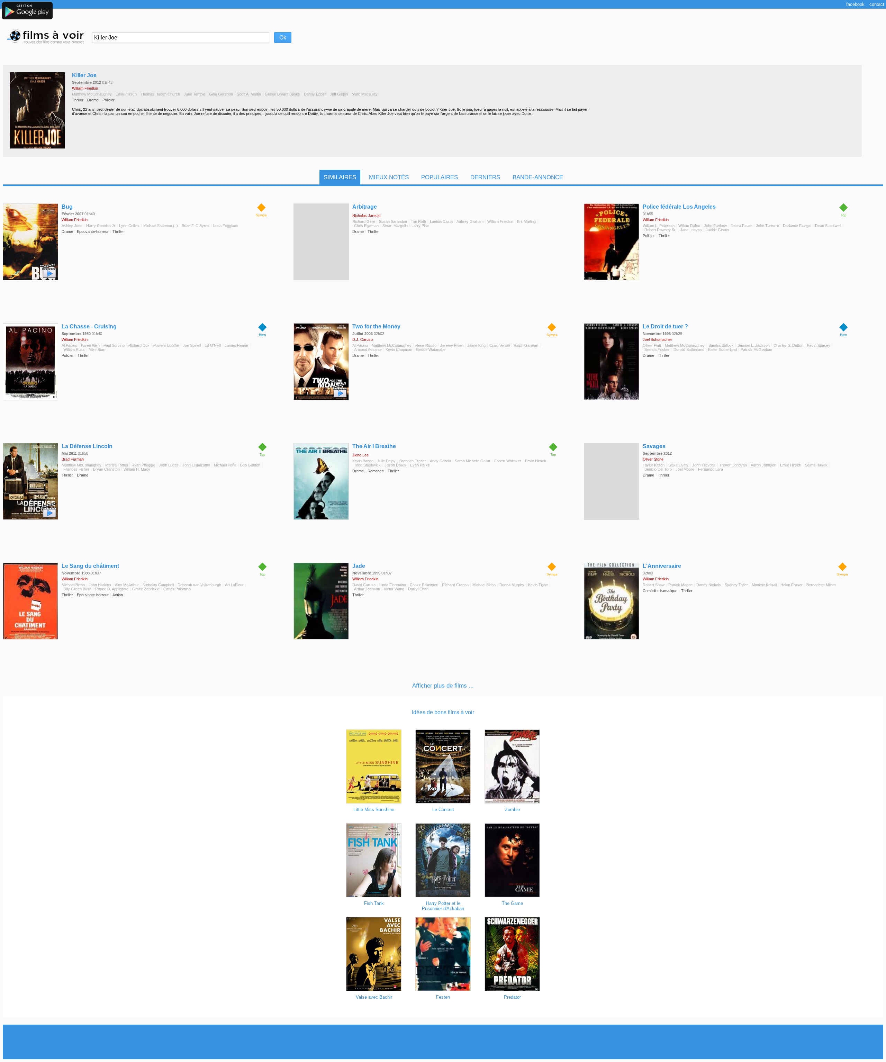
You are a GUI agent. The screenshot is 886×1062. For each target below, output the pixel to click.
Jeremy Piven (451, 345)
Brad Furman (73, 459)
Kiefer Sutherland (722, 349)
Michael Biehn (73, 585)
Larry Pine (420, 226)
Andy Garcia (440, 461)
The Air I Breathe (374, 446)
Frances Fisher (76, 469)
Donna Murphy (511, 585)
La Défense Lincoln (87, 446)
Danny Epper (315, 94)
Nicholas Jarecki (366, 216)
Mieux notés (389, 177)
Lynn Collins (129, 226)
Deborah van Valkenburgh (199, 585)
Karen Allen (90, 345)
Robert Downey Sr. (660, 230)
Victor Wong (394, 589)
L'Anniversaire (662, 566)
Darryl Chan (418, 589)
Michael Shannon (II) (160, 226)
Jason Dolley (395, 465)
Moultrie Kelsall (764, 585)
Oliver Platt (652, 345)
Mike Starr (97, 349)
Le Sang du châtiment (90, 566)
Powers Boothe (166, 345)
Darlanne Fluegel (797, 226)
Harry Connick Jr (100, 226)
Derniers (485, 177)
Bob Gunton (250, 465)
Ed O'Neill (213, 345)
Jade (358, 566)
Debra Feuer (741, 226)
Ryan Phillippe (143, 465)
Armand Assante (368, 349)
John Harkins (100, 585)
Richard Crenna (455, 585)
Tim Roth (418, 221)
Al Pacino (69, 345)
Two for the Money (376, 326)
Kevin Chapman (399, 349)
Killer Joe (84, 75)
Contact (876, 4)
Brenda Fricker (657, 349)
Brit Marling (526, 221)
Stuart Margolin (395, 226)
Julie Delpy (386, 461)
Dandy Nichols (708, 585)
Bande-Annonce (538, 177)
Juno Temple (194, 94)
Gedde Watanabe (430, 349)
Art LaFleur (234, 585)
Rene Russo (425, 345)
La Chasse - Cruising (89, 326)
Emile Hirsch (126, 94)
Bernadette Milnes (821, 585)
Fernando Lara (710, 469)
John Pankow (715, 226)
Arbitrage (364, 207)
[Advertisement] (443, 1042)
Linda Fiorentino (392, 585)
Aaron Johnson (763, 465)
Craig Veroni (499, 345)
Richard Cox (139, 345)
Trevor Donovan (733, 465)
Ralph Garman (526, 345)
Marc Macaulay (365, 94)
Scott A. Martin (249, 94)
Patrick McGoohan (756, 349)
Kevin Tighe (538, 585)
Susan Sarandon (393, 221)
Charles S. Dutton (788, 345)
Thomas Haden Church (160, 94)
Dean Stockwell (828, 226)
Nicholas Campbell (158, 585)
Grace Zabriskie (146, 589)
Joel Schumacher (657, 339)
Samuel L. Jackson (754, 345)
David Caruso (364, 585)
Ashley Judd (72, 226)
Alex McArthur (127, 585)
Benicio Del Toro (658, 469)
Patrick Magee (680, 585)
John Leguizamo (196, 465)
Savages (654, 446)
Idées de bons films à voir (443, 712)
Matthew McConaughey (92, 94)
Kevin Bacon (362, 461)
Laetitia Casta (441, 221)
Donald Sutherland (688, 349)
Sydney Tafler (736, 585)
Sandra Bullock (721, 345)
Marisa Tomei (116, 465)
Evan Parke (420, 465)
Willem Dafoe (689, 226)
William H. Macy (137, 469)
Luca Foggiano (225, 226)
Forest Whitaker (507, 461)
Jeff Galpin (339, 94)
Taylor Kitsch (653, 465)
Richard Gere (363, 221)
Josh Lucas (169, 465)
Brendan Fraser (412, 461)
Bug (67, 207)
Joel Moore (685, 469)
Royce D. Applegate (111, 589)
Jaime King (476, 345)
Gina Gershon (221, 94)
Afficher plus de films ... (443, 685)
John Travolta (703, 465)
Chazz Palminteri (424, 585)
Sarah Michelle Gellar (472, 461)
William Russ (74, 349)
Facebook (855, 4)
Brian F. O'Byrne (195, 226)
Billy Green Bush (77, 589)
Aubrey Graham (469, 221)
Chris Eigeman (366, 226)
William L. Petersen (659, 226)
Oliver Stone (653, 459)
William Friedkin (85, 88)
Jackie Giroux (717, 230)
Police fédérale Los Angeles (679, 207)
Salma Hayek (816, 465)
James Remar (236, 345)
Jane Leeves (691, 230)
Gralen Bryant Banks (282, 94)
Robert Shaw (653, 585)
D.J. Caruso (362, 339)
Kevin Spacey (818, 345)
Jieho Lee (360, 455)
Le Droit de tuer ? (665, 326)
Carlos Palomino (177, 589)
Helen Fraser (791, 585)
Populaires (439, 177)
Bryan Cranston (106, 469)
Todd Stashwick (367, 465)
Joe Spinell (192, 345)
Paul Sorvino (114, 345)
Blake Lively (678, 465)
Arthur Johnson (367, 589)
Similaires (340, 177)
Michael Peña (225, 465)
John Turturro (767, 226)
